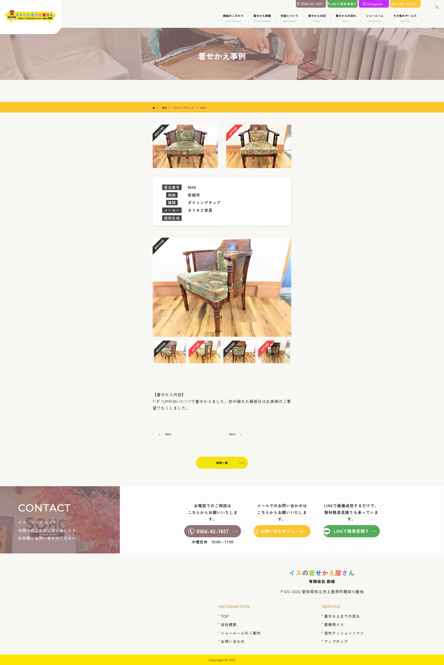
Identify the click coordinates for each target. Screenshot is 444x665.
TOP (225, 616)
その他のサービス (405, 18)
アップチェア (336, 641)
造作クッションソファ (344, 633)
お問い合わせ (233, 641)
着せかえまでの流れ (342, 616)
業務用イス (334, 624)
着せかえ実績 (262, 18)
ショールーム (375, 18)
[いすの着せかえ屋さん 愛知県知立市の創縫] (31, 17)
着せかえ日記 (317, 18)
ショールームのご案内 (241, 633)
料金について (289, 18)
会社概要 (229, 624)
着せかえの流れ (346, 18)
